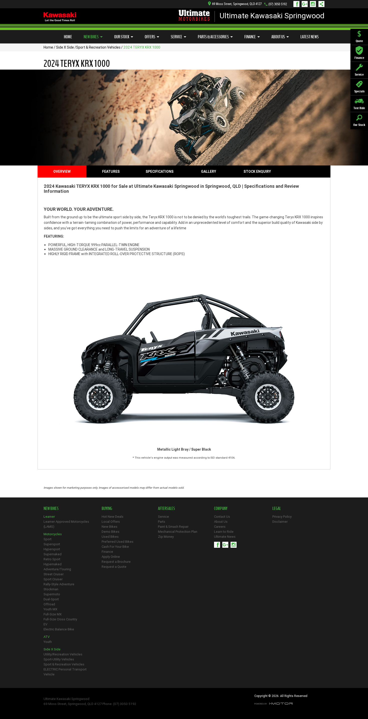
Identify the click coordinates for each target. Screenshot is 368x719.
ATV (47, 637)
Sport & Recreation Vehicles (98, 47)
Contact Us (222, 516)
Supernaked (53, 554)
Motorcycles (53, 534)
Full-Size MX (53, 614)
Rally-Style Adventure (59, 584)
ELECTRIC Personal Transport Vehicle (65, 671)
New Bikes (91, 37)
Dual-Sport (51, 599)
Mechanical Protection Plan (177, 531)
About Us (278, 37)
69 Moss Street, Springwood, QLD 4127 (237, 4)
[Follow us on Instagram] (314, 4)
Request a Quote (114, 567)
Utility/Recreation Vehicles (63, 654)
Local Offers (111, 521)
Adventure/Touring (57, 569)
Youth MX (50, 609)
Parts (161, 521)
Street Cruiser (54, 574)
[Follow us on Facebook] (297, 4)
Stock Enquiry (257, 171)
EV (45, 624)
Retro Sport (52, 559)
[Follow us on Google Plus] (306, 4)
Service (176, 37)
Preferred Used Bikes (117, 542)
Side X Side (65, 47)
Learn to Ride (224, 531)
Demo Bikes (110, 531)
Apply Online (111, 557)
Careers (220, 526)
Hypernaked (53, 564)
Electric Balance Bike (59, 629)
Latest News (309, 37)
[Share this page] (320, 4)
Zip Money (166, 536)
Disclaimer (280, 521)
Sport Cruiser (53, 579)
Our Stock (121, 37)
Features (111, 171)
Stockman (51, 589)
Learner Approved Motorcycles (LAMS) (66, 524)
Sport (48, 539)
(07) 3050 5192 (277, 4)
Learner (49, 516)
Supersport (52, 544)
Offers (150, 37)
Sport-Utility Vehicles (59, 659)
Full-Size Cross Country (60, 619)
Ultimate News (225, 536)
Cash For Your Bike (115, 547)
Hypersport (52, 549)
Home (68, 37)
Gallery (208, 171)
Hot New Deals (112, 516)
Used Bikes (110, 536)
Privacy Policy (282, 516)
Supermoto (52, 594)
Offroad (49, 604)
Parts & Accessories (213, 37)
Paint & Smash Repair (173, 526)
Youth (48, 642)
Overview (62, 171)
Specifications (159, 171)
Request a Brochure (116, 562)
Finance (250, 37)
